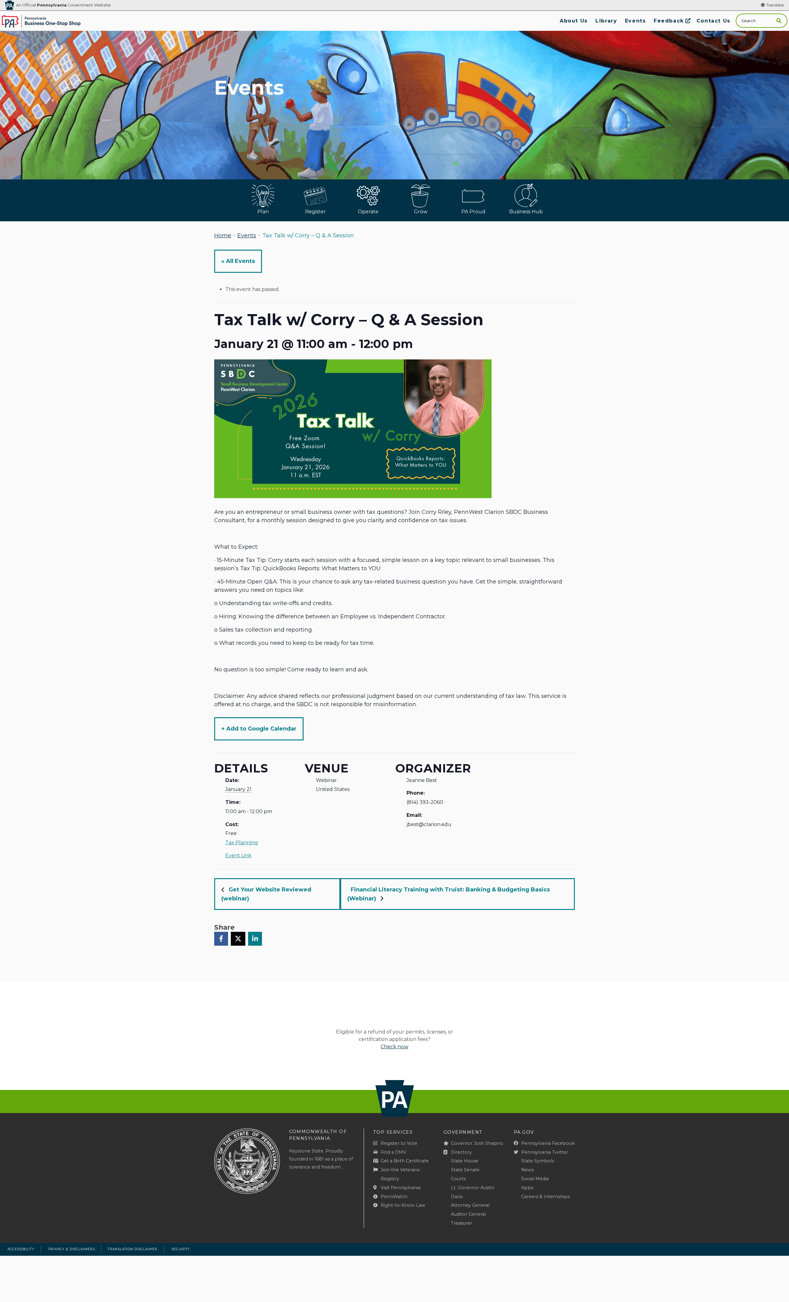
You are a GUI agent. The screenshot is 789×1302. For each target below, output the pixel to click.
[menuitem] (573, 21)
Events (246, 235)
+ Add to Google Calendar (258, 728)
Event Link (238, 855)
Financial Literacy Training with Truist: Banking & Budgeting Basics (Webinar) (448, 894)
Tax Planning (241, 842)
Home (222, 235)
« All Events (238, 261)
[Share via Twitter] (238, 938)
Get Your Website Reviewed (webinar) (266, 894)
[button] (778, 20)
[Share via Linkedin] (255, 938)
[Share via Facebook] (221, 938)
